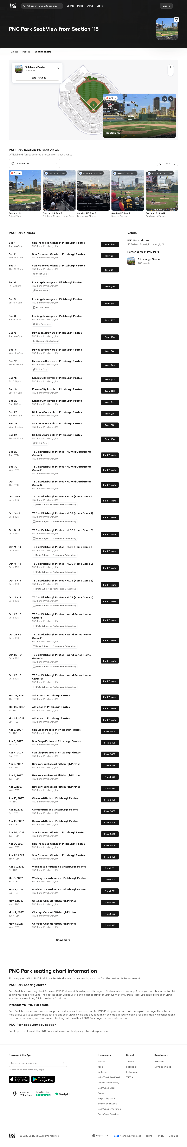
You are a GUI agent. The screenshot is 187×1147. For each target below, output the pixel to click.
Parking (26, 51)
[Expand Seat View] (164, 98)
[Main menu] (176, 6)
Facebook (131, 1066)
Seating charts (43, 51)
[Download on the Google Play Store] (43, 1079)
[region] (93, 100)
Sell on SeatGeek (107, 1103)
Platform (159, 1061)
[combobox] (42, 6)
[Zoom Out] (171, 73)
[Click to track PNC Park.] (176, 20)
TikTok (129, 1077)
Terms (149, 1135)
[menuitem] (70, 6)
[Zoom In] (171, 67)
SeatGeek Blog (106, 1087)
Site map (173, 1135)
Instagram (131, 1072)
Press (101, 1093)
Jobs (100, 1066)
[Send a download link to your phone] (63, 1063)
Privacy (160, 1135)
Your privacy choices (130, 1135)
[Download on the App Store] (19, 1079)
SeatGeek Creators (108, 1114)
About (101, 1061)
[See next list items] (174, 163)
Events (14, 51)
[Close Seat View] (170, 98)
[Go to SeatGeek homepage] (13, 6)
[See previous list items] (160, 163)
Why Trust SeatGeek (109, 1077)
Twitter (130, 1061)
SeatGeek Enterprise (109, 1108)
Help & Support (106, 1098)
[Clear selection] (56, 163)
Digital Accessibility (108, 1082)
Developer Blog (163, 1066)
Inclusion (102, 1072)
